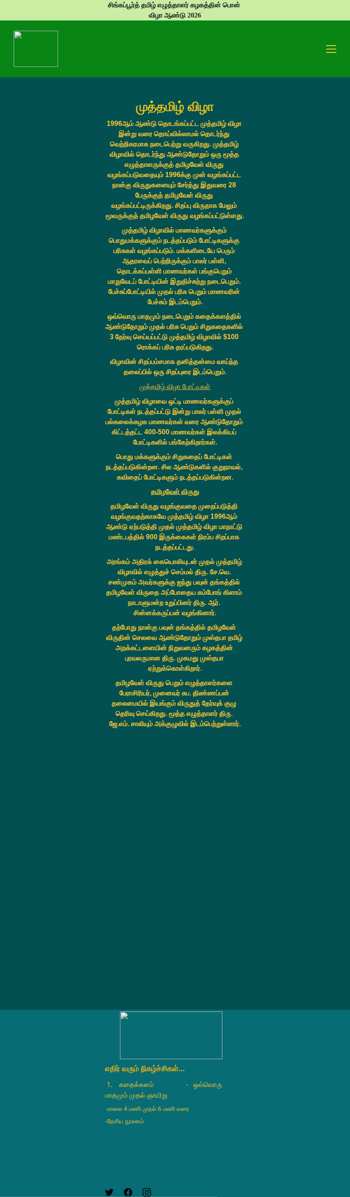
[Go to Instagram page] (147, 1192)
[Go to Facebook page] (128, 1192)
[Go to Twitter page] (109, 1192)
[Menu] (331, 49)
